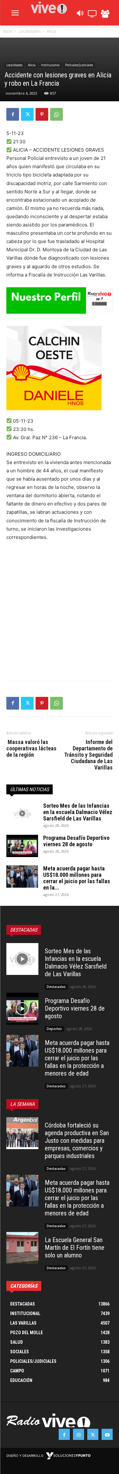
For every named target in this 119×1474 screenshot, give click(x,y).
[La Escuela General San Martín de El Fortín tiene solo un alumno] (22, 1248)
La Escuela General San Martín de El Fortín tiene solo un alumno (74, 1247)
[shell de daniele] (59, 368)
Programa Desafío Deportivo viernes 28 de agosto (76, 841)
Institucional (50, 65)
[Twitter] (27, 114)
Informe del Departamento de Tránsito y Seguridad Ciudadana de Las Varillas (88, 755)
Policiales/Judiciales (79, 65)
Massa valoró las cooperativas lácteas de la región (31, 748)
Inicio (8, 31)
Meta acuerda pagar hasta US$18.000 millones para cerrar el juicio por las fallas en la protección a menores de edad (77, 1058)
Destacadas (56, 986)
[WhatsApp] (56, 114)
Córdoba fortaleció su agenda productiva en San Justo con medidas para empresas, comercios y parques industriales (77, 1140)
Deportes (54, 1029)
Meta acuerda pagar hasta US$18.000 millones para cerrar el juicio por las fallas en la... (76, 878)
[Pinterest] (42, 114)
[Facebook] (12, 114)
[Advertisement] (59, 609)
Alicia (51, 31)
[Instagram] (78, 1434)
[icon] (79, 15)
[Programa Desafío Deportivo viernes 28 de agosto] (22, 846)
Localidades (30, 31)
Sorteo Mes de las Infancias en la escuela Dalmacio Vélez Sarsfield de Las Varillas (77, 812)
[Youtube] (107, 1434)
